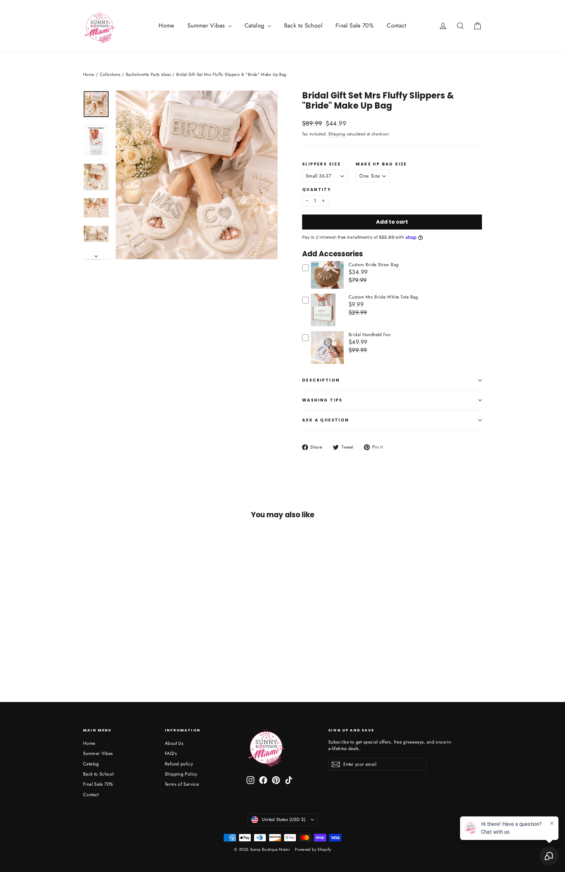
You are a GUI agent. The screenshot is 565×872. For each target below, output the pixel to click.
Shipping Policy (181, 774)
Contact (396, 25)
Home (166, 25)
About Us (174, 743)
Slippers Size (321, 164)
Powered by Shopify (313, 849)
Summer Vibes (207, 25)
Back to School (303, 25)
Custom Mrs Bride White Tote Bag (383, 297)
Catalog (255, 25)
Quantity (316, 189)
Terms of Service (182, 784)
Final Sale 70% (354, 25)
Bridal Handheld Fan (369, 334)
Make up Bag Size (381, 164)
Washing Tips (322, 400)
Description (321, 380)
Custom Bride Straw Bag (374, 264)
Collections (110, 74)
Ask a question (325, 420)
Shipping (336, 134)
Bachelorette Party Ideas (148, 74)
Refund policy (179, 764)
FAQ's (171, 753)
